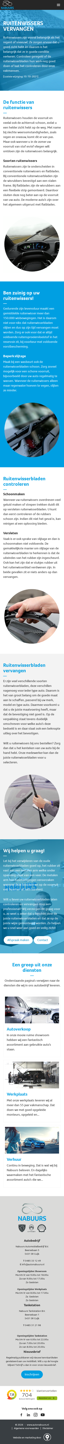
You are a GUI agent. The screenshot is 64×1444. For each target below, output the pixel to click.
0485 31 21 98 (33, 1325)
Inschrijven (32, 1374)
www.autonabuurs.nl (38, 1424)
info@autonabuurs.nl (33, 1264)
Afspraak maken (18, 940)
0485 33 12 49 (33, 1260)
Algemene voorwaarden (26, 1428)
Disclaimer (47, 1428)
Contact (42, 940)
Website (17, 1437)
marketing (30, 1437)
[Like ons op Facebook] (21, 1415)
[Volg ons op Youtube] (43, 1415)
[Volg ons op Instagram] (36, 1415)
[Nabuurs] (7, 5)
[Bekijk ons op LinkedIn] (28, 1415)
